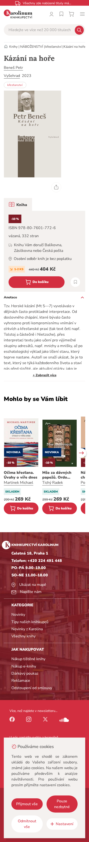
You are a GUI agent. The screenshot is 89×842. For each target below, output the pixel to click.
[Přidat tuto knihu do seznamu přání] (75, 282)
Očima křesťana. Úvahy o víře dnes (20, 475)
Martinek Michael (18, 482)
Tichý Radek (52, 482)
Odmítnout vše (27, 823)
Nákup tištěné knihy (28, 659)
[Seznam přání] (61, 14)
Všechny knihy (23, 636)
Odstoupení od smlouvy (31, 688)
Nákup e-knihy (23, 666)
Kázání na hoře (74, 46)
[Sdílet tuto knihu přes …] (56, 187)
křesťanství (53, 46)
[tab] (18, 204)
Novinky (18, 614)
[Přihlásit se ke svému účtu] (51, 14)
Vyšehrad (12, 75)
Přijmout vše (27, 804)
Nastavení (64, 824)
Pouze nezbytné (62, 804)
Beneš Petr (13, 67)
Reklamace (20, 680)
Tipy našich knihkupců (29, 622)
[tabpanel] (44, 251)
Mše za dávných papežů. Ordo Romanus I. (56, 475)
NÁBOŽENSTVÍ (31, 46)
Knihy (13, 46)
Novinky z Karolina (27, 629)
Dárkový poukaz (24, 673)
